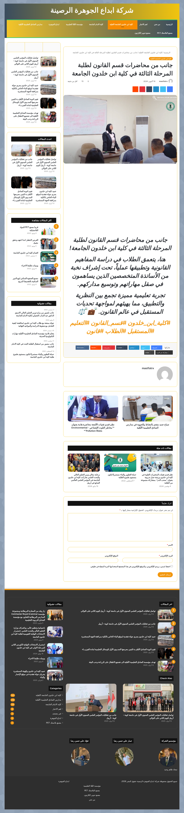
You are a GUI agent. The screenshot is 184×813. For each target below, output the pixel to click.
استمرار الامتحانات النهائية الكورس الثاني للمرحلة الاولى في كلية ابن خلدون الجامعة (28, 647)
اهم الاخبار (143, 24)
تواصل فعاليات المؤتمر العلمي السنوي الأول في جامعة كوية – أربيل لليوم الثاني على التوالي (25, 60)
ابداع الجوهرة (54, 24)
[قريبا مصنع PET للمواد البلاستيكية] (48, 231)
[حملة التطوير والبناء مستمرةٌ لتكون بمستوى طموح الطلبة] (120, 463)
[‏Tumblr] (149, 89)
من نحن (157, 24)
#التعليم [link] (79, 322)
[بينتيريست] (142, 89)
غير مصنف (56, 713)
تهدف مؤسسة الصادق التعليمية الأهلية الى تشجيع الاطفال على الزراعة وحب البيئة (25, 116)
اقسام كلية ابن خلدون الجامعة (25, 252)
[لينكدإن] (156, 89)
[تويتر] (163, 89)
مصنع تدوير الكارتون (143, 33)
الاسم (170, 545)
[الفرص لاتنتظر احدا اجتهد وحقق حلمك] (48, 244)
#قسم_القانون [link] (108, 322)
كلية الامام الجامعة (96, 24)
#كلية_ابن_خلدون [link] (149, 322)
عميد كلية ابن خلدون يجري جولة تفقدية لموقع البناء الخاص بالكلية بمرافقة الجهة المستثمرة (25, 88)
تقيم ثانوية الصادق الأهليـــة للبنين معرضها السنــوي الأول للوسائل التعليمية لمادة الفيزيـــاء (24, 102)
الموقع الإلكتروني (111, 556)
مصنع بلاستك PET (53, 723)
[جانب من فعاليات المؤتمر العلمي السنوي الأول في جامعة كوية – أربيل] (48, 75)
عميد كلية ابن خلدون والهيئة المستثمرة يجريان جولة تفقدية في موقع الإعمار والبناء (29, 674)
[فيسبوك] (170, 89)
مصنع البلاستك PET (165, 33)
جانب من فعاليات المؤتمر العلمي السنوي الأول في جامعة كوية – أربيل (24, 74)
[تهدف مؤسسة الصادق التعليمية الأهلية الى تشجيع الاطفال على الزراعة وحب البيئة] (48, 117)
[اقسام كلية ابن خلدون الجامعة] (48, 256)
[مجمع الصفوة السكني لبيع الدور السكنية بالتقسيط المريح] (48, 282)
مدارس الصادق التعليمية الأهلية (31, 24)
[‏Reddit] (135, 89)
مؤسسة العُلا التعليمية (74, 24)
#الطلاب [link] (115, 331)
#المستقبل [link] (141, 331)
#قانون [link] (95, 331)
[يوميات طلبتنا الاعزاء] (48, 269)
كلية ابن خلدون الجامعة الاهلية (121, 24)
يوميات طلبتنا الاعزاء (29, 265)
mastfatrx (163, 81)
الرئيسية (169, 24)
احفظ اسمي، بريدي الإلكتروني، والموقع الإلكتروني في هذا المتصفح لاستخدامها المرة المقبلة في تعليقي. (130, 566)
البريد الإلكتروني (166, 556)
